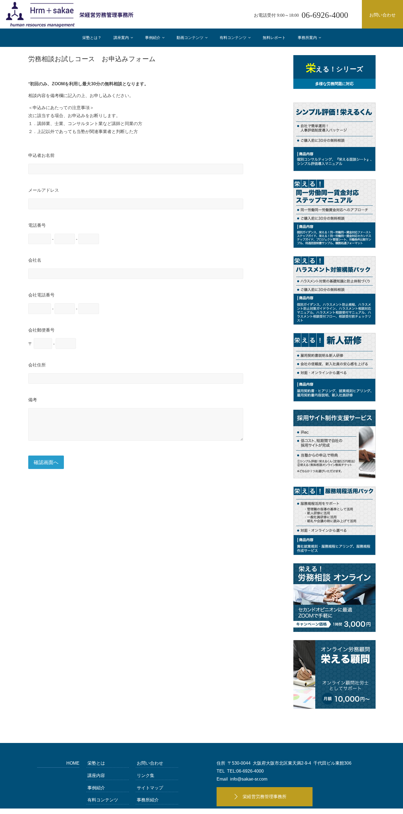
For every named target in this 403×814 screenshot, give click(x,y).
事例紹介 (152, 38)
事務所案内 (307, 38)
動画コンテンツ (190, 38)
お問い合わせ (382, 15)
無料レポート (274, 38)
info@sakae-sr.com (248, 779)
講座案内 (121, 38)
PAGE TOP (389, 784)
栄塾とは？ (91, 38)
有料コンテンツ (233, 38)
